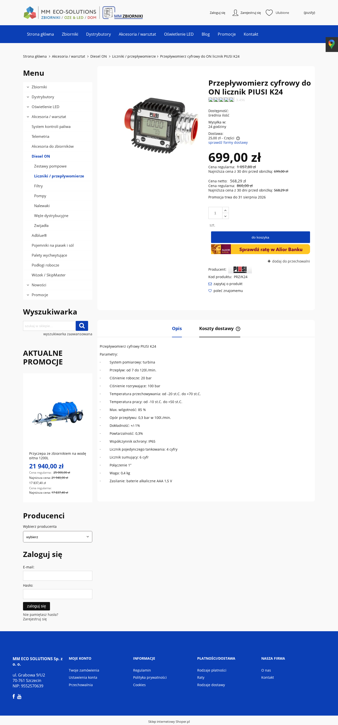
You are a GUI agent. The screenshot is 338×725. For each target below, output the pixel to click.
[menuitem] (40, 34)
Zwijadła (41, 225)
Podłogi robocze (45, 265)
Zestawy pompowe (50, 166)
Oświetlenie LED (45, 106)
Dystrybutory (43, 96)
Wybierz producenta (40, 526)
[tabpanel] (206, 413)
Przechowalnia (81, 684)
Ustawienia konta (83, 677)
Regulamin (142, 670)
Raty (200, 677)
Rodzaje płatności (211, 670)
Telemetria (40, 136)
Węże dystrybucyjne (51, 215)
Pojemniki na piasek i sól (53, 245)
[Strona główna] (47, 12)
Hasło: (28, 585)
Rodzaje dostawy (211, 684)
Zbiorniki (39, 86)
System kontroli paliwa (51, 126)
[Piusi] (240, 269)
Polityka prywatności (150, 677)
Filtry (38, 185)
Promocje (40, 294)
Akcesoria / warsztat (49, 116)
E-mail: (28, 567)
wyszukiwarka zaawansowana (67, 334)
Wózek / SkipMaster (49, 274)
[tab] (177, 328)
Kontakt (267, 677)
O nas (266, 670)
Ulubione (282, 12)
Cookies (139, 684)
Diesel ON (41, 156)
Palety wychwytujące (49, 255)
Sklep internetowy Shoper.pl (169, 721)
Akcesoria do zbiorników (53, 146)
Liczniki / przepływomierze (59, 175)
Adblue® (39, 235)
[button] (225, 283)
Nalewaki (42, 205)
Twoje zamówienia (84, 670)
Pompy (40, 195)
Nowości (39, 284)
